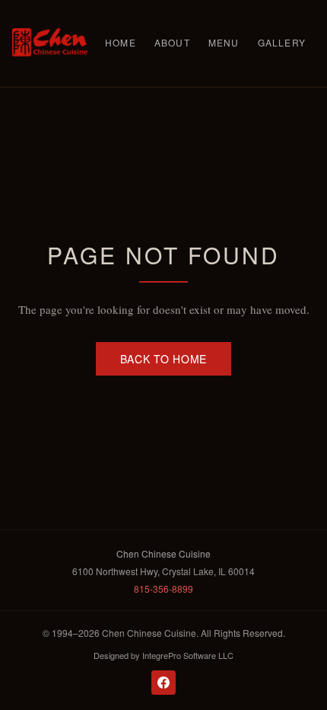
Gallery (282, 42)
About (172, 42)
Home (120, 42)
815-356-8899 (163, 588)
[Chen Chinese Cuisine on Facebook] (163, 682)
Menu (224, 42)
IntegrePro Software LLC (187, 655)
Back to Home (163, 358)
